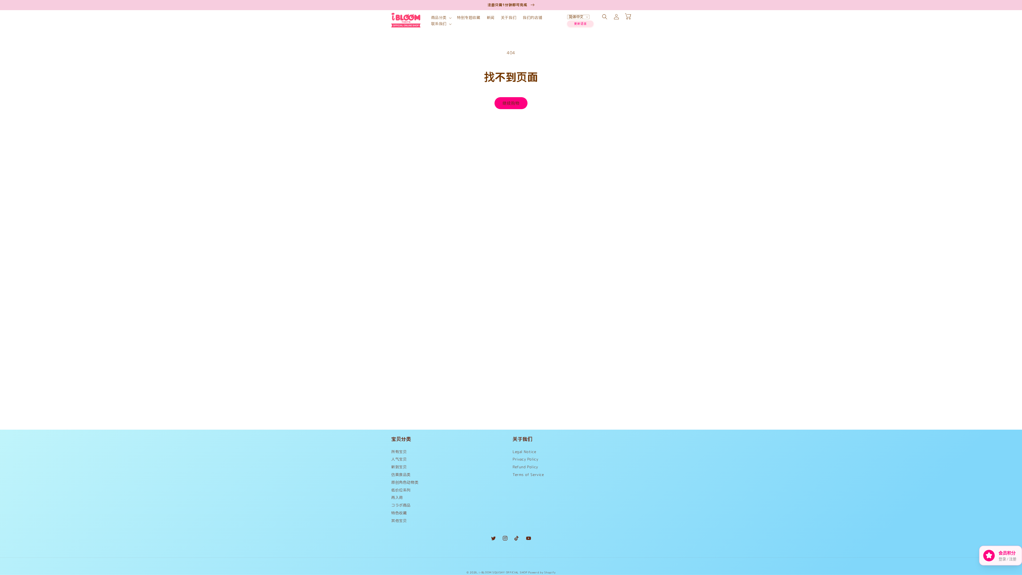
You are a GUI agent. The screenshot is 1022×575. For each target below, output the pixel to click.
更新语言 (580, 24)
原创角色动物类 (404, 482)
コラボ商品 (401, 505)
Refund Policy (525, 466)
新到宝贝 (399, 466)
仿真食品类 (401, 474)
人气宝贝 (399, 459)
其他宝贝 (399, 520)
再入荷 (397, 497)
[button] (441, 18)
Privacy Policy (525, 459)
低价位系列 (401, 489)
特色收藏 (399, 512)
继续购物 (511, 103)
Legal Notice (524, 453)
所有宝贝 (399, 453)
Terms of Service (528, 474)
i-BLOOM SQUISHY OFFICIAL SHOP (503, 572)
